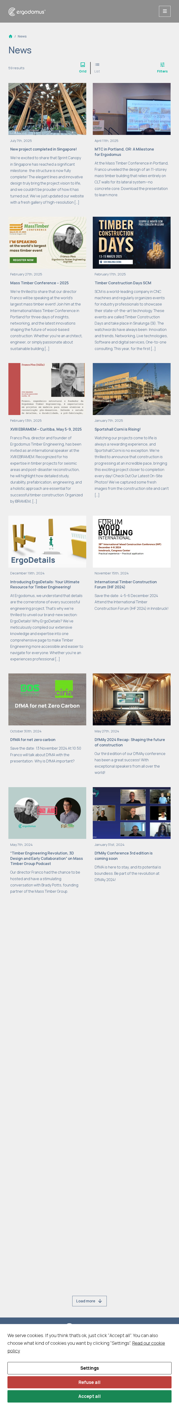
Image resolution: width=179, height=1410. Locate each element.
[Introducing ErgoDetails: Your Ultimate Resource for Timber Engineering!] (47, 541)
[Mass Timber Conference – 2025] (47, 242)
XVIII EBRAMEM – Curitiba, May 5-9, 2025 (46, 429)
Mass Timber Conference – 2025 (39, 282)
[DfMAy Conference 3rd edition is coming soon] (132, 813)
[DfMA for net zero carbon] (47, 699)
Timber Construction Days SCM (123, 282)
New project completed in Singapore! (43, 149)
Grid (82, 67)
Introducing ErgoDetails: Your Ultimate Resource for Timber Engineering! (44, 584)
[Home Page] (10, 36)
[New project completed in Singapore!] (47, 109)
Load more (89, 1301)
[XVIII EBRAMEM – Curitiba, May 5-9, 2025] (47, 388)
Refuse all (89, 1382)
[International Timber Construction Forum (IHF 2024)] (132, 541)
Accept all (89, 1396)
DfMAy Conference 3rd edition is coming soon (124, 856)
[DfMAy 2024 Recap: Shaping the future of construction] (132, 699)
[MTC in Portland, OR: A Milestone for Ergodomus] (132, 109)
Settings (89, 1368)
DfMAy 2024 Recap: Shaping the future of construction (130, 742)
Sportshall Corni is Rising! (118, 429)
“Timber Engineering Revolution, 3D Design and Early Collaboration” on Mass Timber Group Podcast (46, 858)
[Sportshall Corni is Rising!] (132, 388)
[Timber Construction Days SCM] (132, 242)
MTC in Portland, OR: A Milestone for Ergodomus (124, 152)
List (97, 67)
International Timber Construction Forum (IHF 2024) (126, 584)
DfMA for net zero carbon (32, 739)
